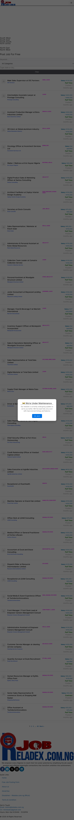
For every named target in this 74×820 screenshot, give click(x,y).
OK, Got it (37, 416)
